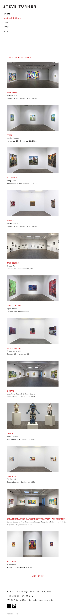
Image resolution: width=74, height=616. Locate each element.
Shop (6, 27)
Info (6, 31)
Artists (7, 14)
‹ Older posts (37, 576)
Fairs (6, 22)
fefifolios (12, 614)
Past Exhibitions (12, 18)
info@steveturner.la (41, 600)
